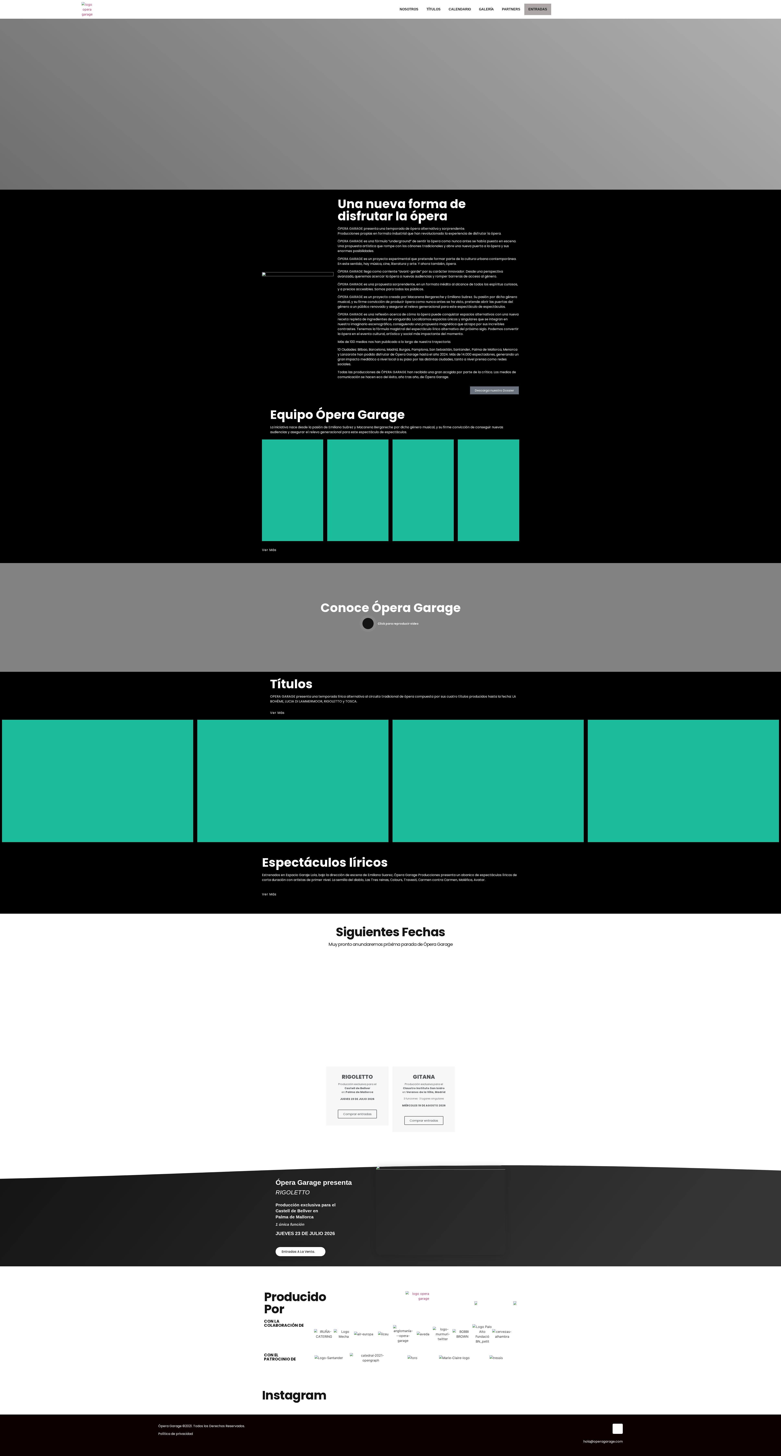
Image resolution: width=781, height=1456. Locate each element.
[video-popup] (368, 623)
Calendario (460, 9)
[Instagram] (618, 1429)
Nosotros (409, 9)
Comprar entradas (357, 1114)
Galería (486, 9)
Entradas (537, 9)
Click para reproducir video (398, 624)
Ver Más (269, 550)
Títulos (433, 9)
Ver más (280, 501)
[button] (313, 1333)
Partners (511, 9)
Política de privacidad (175, 1433)
